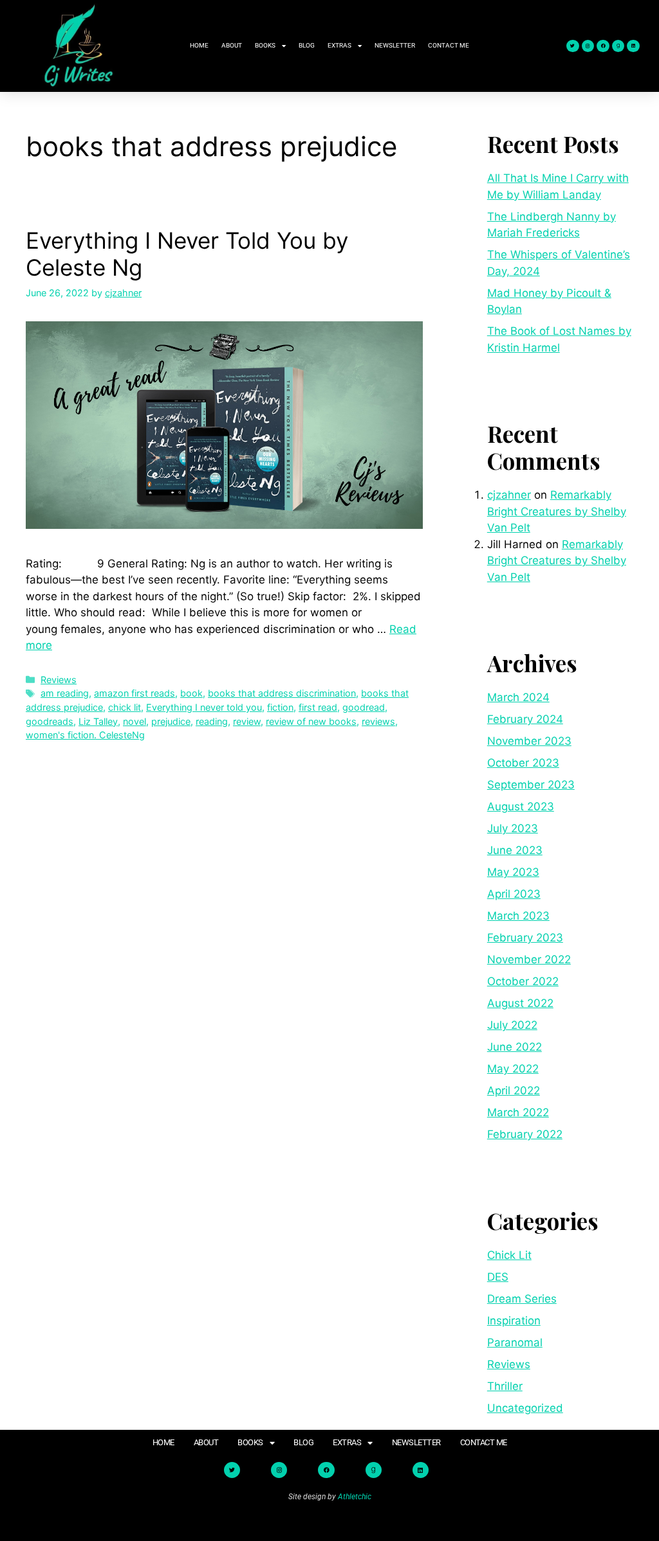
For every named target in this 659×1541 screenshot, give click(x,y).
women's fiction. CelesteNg (85, 734)
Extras (339, 45)
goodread (363, 707)
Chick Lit (509, 1255)
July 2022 (512, 1025)
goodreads (49, 721)
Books (265, 45)
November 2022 (529, 959)
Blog (307, 45)
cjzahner (509, 494)
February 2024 (525, 719)
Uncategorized (525, 1408)
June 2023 (515, 850)
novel (134, 721)
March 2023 (518, 915)
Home (199, 45)
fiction (280, 707)
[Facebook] (603, 46)
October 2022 (523, 981)
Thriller (505, 1386)
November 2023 (529, 741)
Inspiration (514, 1320)
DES (497, 1276)
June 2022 (514, 1046)
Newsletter (395, 45)
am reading (65, 693)
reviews (378, 721)
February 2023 (525, 937)
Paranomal (515, 1342)
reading (212, 721)
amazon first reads (134, 693)
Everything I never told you (204, 707)
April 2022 (513, 1090)
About (231, 45)
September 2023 (531, 784)
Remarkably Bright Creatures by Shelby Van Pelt (556, 511)
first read (318, 707)
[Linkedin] (633, 46)
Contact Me (448, 45)
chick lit (124, 707)
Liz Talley (98, 721)
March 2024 (518, 697)
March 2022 (518, 1112)
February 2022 (524, 1134)
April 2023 (514, 893)
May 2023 (513, 872)
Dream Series (522, 1298)
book (191, 693)
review (247, 721)
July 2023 (512, 828)
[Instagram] (588, 46)
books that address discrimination (282, 693)
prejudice (170, 721)
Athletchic (354, 1496)
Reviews (59, 679)
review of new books (311, 721)
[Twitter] (572, 46)
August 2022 (520, 1003)
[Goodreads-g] (618, 46)
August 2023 (520, 806)
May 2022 (513, 1068)
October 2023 (523, 762)
